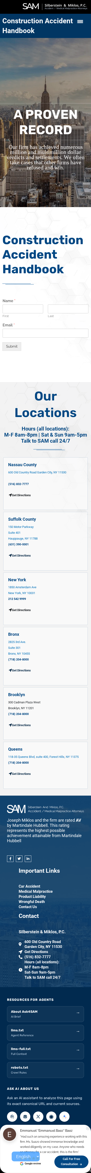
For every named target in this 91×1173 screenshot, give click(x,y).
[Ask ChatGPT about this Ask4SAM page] (12, 1116)
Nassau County (22, 464)
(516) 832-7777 (18, 484)
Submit (12, 346)
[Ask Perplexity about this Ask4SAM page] (25, 1116)
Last (51, 316)
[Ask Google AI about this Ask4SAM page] (64, 1116)
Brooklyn (16, 694)
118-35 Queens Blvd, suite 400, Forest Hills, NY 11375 (43, 757)
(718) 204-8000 (18, 659)
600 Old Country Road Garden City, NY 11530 (37, 472)
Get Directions (21, 555)
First (6, 316)
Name (9, 301)
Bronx (13, 634)
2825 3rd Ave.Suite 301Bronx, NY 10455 (19, 647)
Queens (15, 749)
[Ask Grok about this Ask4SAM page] (38, 1116)
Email (9, 325)
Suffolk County (22, 519)
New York (17, 579)
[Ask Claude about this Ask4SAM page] (51, 1116)
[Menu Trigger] (80, 21)
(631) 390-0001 (18, 544)
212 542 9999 (17, 599)
